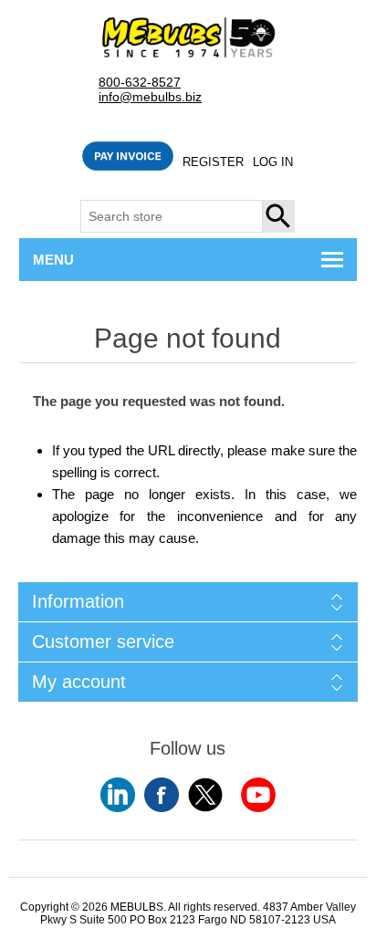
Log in (273, 162)
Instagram (258, 794)
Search (279, 216)
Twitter (205, 794)
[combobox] (171, 216)
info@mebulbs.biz (150, 97)
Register (213, 162)
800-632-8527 (140, 82)
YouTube (117, 794)
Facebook (161, 794)
